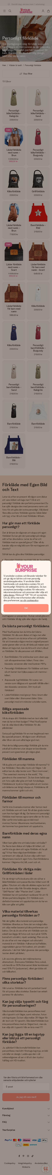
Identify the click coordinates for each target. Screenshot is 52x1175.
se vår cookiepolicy (29, 600)
